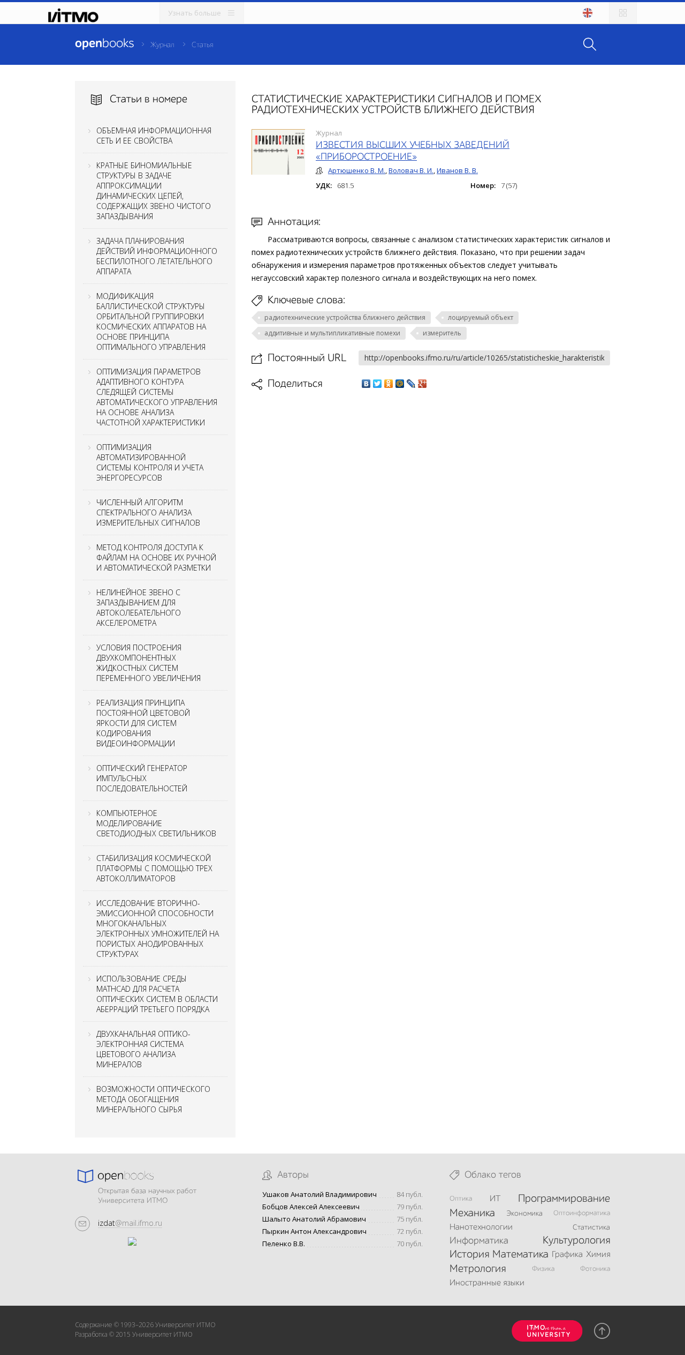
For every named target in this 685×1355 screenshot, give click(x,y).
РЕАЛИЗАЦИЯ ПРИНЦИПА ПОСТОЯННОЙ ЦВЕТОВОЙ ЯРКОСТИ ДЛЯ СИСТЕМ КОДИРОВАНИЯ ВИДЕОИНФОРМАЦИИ (143, 723)
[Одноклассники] (388, 384)
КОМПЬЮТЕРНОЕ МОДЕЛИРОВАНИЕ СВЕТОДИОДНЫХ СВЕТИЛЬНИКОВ (156, 823)
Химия (598, 1255)
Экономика (524, 1213)
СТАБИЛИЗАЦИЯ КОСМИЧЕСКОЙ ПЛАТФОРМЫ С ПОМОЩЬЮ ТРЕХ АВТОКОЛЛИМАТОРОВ (154, 868)
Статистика (591, 1227)
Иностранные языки (487, 1283)
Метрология (478, 1269)
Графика (567, 1255)
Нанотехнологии (481, 1227)
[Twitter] (377, 384)
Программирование (564, 1199)
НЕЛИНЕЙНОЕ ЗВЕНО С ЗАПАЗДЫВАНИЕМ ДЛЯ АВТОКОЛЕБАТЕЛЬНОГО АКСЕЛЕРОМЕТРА (138, 607)
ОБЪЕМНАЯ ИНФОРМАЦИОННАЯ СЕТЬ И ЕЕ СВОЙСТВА (153, 135)
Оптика (461, 1198)
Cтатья (202, 45)
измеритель (442, 333)
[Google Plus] (422, 384)
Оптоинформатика (581, 1213)
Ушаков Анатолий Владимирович (319, 1194)
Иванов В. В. (457, 170)
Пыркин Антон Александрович (314, 1231)
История (469, 1254)
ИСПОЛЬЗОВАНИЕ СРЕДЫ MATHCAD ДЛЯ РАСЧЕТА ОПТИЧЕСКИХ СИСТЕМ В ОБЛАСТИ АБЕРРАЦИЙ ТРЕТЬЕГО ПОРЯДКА (157, 994)
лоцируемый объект (480, 317)
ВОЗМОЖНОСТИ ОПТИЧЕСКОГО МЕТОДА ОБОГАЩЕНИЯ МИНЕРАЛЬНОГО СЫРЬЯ (153, 1099)
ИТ (495, 1199)
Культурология (576, 1241)
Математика (520, 1254)
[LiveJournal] (411, 384)
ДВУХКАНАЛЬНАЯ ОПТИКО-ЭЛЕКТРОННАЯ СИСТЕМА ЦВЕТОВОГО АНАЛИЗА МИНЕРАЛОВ (143, 1049)
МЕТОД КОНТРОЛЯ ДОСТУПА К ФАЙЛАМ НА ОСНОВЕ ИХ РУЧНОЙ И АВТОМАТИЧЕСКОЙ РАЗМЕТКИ (156, 557)
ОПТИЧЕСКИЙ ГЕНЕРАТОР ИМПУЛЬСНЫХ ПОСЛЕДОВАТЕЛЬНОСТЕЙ (141, 778)
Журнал (162, 45)
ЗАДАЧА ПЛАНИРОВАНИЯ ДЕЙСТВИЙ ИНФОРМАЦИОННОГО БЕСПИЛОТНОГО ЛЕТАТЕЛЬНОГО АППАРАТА (156, 256)
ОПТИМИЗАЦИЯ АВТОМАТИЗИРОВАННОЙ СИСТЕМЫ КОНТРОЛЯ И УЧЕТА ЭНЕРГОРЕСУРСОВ (149, 462)
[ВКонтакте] (366, 384)
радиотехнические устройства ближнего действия (344, 317)
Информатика (479, 1241)
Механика (472, 1213)
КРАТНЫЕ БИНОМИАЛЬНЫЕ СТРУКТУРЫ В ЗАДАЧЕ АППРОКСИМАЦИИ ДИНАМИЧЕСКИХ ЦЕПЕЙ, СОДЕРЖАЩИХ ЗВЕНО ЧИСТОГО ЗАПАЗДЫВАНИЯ (153, 190)
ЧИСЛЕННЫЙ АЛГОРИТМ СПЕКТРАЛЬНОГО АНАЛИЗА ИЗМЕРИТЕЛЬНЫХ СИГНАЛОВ (148, 512)
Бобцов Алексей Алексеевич (311, 1206)
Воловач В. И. (411, 170)
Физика (543, 1269)
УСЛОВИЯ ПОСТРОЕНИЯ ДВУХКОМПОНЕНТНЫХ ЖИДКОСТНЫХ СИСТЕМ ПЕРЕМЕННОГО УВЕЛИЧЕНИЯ (148, 662)
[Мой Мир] (400, 384)
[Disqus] (431, 541)
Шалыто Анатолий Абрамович (314, 1219)
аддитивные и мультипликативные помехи (332, 333)
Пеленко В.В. (283, 1243)
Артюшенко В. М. (356, 170)
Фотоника (595, 1269)
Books (104, 44)
